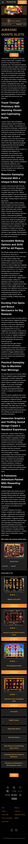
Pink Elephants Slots (14, 666)
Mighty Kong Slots (14, 599)
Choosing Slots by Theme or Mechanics (14, 755)
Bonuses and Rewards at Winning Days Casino (14, 764)
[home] (11, 3)
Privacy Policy (5, 814)
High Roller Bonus (14, 729)
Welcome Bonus (14, 737)
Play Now (22, 2)
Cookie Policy (5, 821)
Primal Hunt (14, 561)
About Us (17, 807)
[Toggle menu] (2, 2)
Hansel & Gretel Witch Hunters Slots (14, 634)
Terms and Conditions (7, 818)
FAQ (3, 807)
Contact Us (17, 811)
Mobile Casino (14, 720)
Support (4, 811)
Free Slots (14, 711)
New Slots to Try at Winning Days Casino (14, 747)
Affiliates (17, 818)
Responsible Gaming (20, 814)
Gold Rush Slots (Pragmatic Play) (14, 700)
